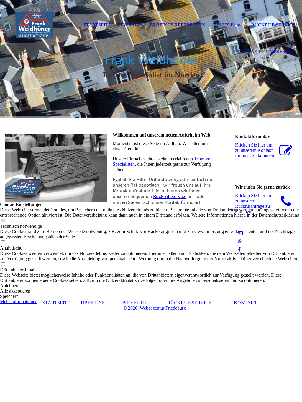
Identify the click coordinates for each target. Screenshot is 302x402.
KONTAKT (249, 51)
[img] (34, 25)
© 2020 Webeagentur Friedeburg (154, 307)
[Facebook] (239, 249)
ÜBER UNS (130, 24)
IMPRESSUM (282, 51)
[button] (151, 296)
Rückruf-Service (169, 196)
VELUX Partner (228, 24)
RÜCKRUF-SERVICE (273, 24)
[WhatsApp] (240, 241)
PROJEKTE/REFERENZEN (178, 24)
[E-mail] (240, 232)
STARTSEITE (97, 24)
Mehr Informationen (18, 301)
